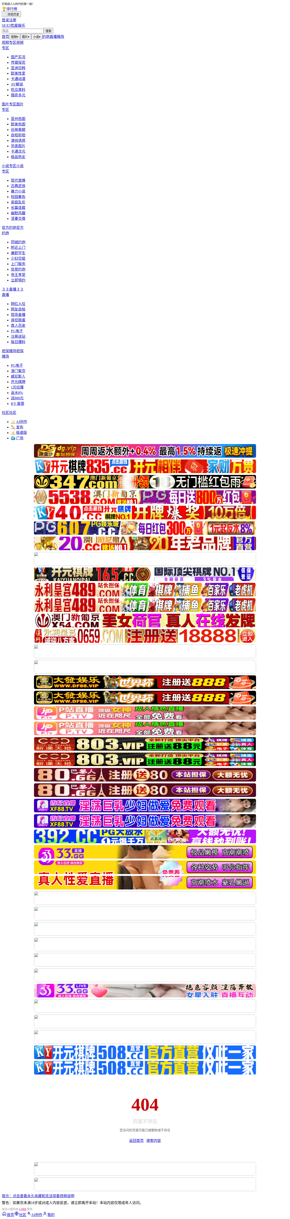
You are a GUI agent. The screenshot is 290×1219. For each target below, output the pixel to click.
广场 (17, 438)
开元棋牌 (18, 382)
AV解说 (17, 84)
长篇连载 (18, 208)
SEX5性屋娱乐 (13, 25)
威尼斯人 (18, 376)
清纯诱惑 (18, 140)
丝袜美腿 (18, 130)
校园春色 (18, 197)
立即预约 (18, 280)
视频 (14, 37)
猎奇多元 (18, 95)
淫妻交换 (18, 218)
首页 (5, 37)
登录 (5, 20)
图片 (25, 37)
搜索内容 (153, 1141)
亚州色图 (18, 119)
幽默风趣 (18, 213)
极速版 (19, 433)
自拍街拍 (18, 135)
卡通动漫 (18, 79)
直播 (53, 37)
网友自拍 (18, 309)
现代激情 (18, 180)
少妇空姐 (18, 258)
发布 (17, 427)
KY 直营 (17, 404)
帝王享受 (18, 275)
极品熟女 (18, 157)
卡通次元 (18, 151)
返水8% (17, 393)
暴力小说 (18, 191)
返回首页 (136, 1141)
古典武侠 (18, 186)
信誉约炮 (18, 269)
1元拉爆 (17, 387)
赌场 (60, 37)
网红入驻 (18, 304)
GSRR (22, 1209)
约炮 (46, 37)
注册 (12, 20)
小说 (37, 37)
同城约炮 (18, 242)
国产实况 (18, 57)
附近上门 (18, 247)
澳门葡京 (18, 371)
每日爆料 (18, 342)
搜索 (48, 31)
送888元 (17, 398)
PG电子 (17, 331)
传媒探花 (18, 62)
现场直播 (18, 315)
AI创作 (19, 422)
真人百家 (18, 325)
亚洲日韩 (18, 68)
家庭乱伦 (18, 202)
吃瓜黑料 (18, 90)
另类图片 (18, 146)
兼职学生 (18, 253)
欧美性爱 (18, 73)
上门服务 (18, 264)
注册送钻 (18, 336)
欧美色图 (18, 124)
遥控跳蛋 (18, 320)
